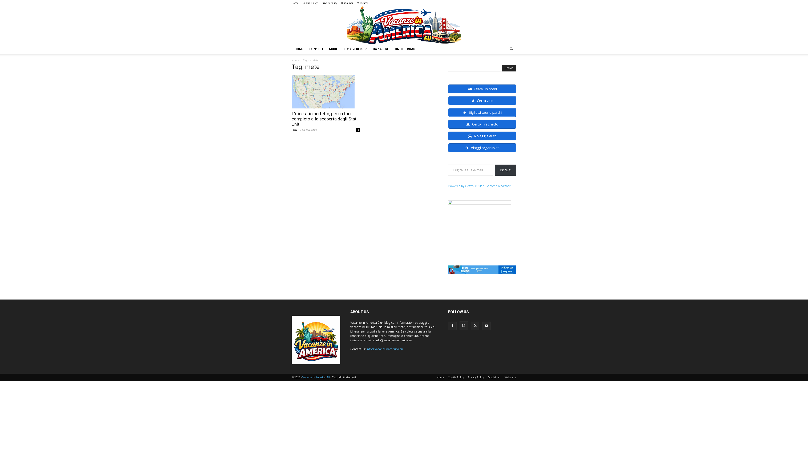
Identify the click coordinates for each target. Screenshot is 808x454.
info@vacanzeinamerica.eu (385, 349)
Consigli (316, 49)
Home (295, 2)
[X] (475, 326)
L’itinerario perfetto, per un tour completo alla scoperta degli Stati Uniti (325, 119)
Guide (333, 49)
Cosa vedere (353, 49)
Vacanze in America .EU (316, 377)
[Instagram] (464, 325)
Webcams (362, 2)
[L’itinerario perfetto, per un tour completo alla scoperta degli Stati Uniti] (326, 91)
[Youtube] (486, 326)
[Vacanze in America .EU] (404, 25)
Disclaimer (347, 2)
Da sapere (381, 49)
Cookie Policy (310, 2)
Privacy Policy (329, 2)
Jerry (294, 129)
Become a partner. (498, 186)
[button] (511, 49)
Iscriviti (505, 170)
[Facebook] (452, 326)
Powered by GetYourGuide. (466, 186)
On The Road (405, 49)
